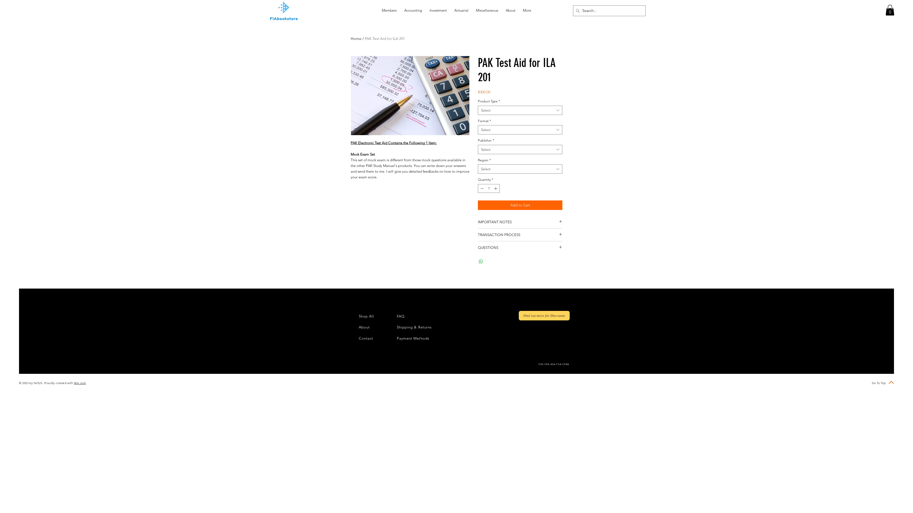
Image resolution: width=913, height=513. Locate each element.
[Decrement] (482, 188)
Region (484, 160)
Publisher (486, 140)
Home (356, 38)
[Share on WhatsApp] (481, 261)
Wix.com (80, 383)
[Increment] (496, 188)
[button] (889, 10)
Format (484, 121)
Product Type (489, 101)
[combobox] (520, 110)
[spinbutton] (489, 188)
